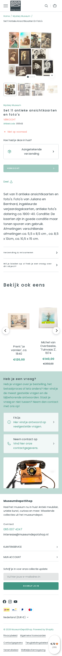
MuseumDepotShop (22, 629)
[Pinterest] (22, 190)
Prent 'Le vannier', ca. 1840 (19, 350)
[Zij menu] (6, 5)
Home (6, 16)
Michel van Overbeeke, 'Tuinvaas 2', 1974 (48, 348)
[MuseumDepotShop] (15, 6)
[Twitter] (9, 190)
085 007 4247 (12, 529)
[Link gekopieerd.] (28, 190)
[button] (46, 6)
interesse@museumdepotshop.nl (25, 534)
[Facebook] (15, 190)
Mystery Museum (21, 16)
